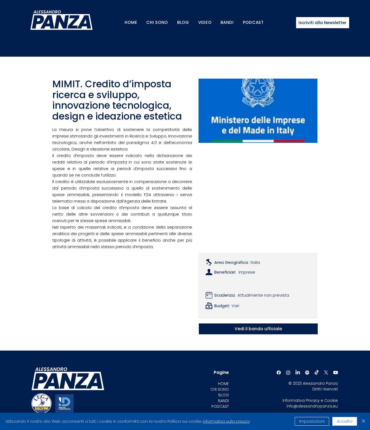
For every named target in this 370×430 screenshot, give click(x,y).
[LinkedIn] (297, 372)
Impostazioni (311, 421)
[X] (326, 372)
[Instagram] (288, 372)
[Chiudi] (363, 421)
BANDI (223, 400)
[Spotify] (307, 372)
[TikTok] (316, 372)
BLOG (223, 395)
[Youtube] (335, 372)
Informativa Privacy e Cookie (310, 400)
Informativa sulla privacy (226, 421)
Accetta (344, 421)
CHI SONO (219, 389)
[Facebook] (278, 372)
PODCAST (220, 406)
